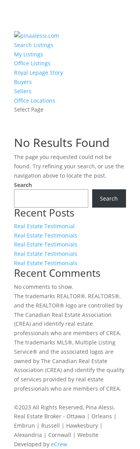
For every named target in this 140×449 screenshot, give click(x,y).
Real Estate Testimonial (44, 226)
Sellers (23, 91)
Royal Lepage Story (38, 72)
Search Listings (33, 45)
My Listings (28, 54)
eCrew (59, 444)
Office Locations (34, 100)
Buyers (23, 82)
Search (23, 185)
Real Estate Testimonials (45, 235)
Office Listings (32, 63)
